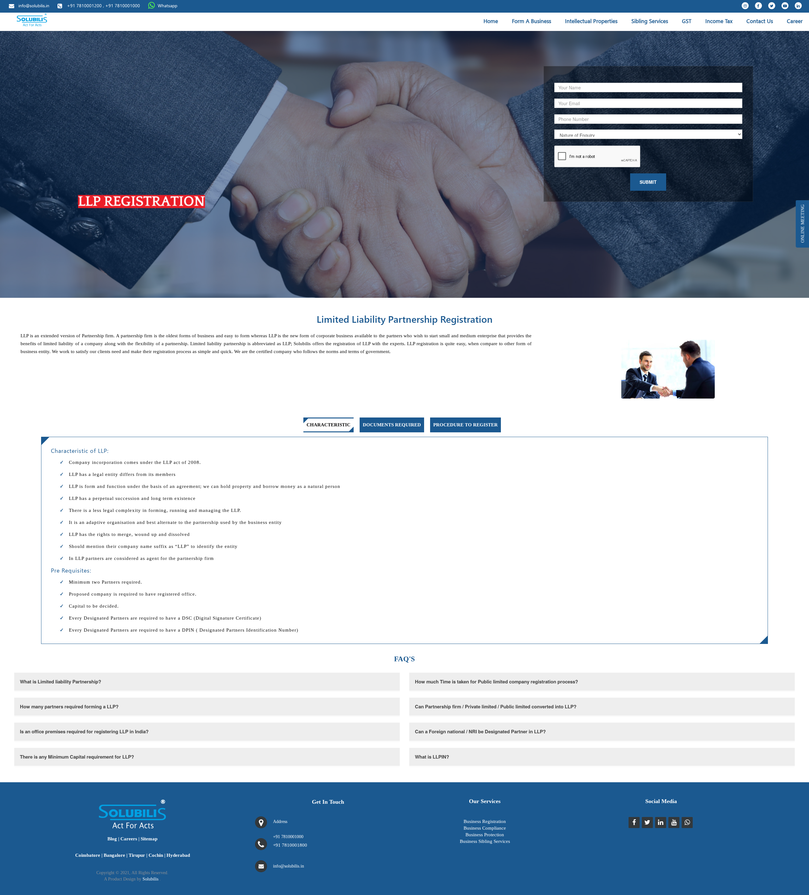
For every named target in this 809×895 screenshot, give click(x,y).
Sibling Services (649, 21)
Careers (128, 838)
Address (280, 821)
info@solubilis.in (33, 6)
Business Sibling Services (485, 841)
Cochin (156, 855)
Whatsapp (167, 6)
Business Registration (485, 821)
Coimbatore (87, 855)
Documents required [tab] (392, 424)
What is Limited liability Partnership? (60, 681)
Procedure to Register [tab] (465, 424)
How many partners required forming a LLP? (69, 706)
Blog (112, 838)
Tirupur (137, 855)
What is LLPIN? (432, 756)
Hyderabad (178, 855)
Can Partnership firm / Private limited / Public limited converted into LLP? (495, 706)
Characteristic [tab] (328, 424)
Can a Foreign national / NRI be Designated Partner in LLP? (480, 731)
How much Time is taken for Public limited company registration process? (496, 681)
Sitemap (149, 838)
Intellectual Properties (591, 21)
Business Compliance (485, 828)
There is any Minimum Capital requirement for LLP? (77, 756)
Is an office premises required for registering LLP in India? (84, 731)
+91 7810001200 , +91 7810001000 (103, 6)
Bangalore (114, 855)
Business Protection (484, 834)
